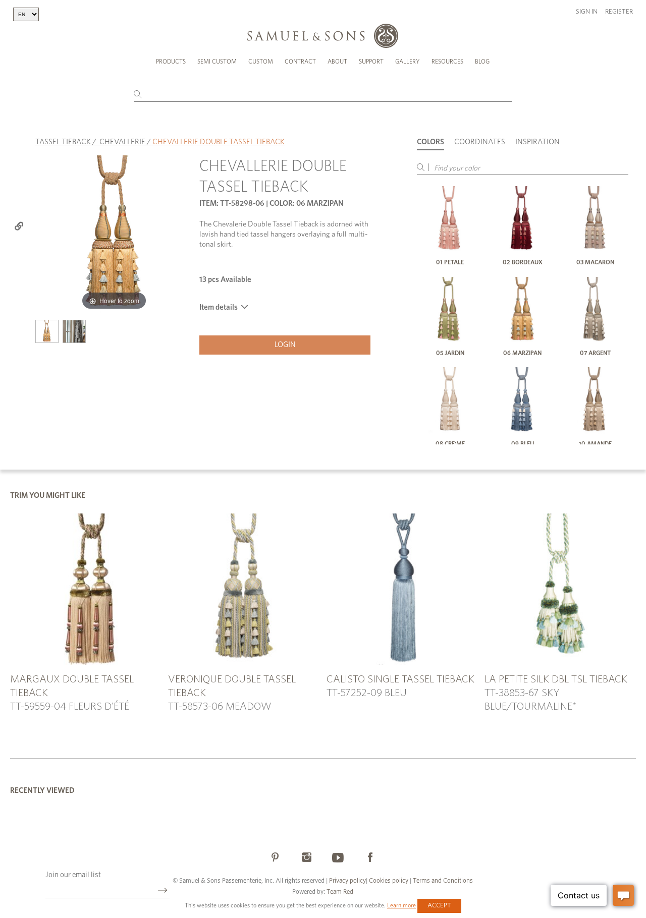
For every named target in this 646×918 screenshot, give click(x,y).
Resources (447, 62)
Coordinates (479, 142)
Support (371, 62)
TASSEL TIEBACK (63, 142)
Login (285, 345)
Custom (260, 62)
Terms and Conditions (442, 881)
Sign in (587, 12)
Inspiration (537, 142)
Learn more (401, 905)
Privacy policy (347, 881)
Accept (439, 905)
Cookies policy (388, 881)
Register (619, 12)
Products (171, 62)
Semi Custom (217, 62)
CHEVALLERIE (122, 142)
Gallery (407, 62)
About (337, 62)
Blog (482, 62)
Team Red (340, 892)
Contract (300, 62)
